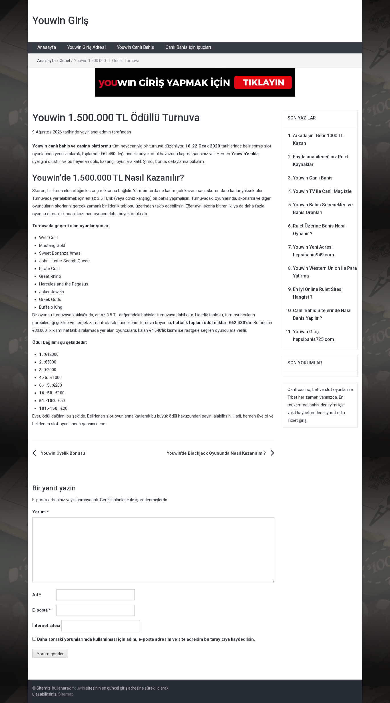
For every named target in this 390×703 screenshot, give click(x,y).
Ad (36, 594)
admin (105, 132)
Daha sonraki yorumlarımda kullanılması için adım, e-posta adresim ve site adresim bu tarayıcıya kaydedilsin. (146, 639)
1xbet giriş (297, 420)
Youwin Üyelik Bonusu (63, 453)
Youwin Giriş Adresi (86, 47)
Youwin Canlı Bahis (135, 47)
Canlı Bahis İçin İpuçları (188, 47)
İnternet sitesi (46, 625)
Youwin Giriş (60, 21)
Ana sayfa (46, 60)
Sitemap (66, 694)
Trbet (292, 397)
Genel (65, 60)
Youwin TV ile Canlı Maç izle (322, 191)
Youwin (78, 688)
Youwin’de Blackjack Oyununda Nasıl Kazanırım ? (216, 453)
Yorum (40, 511)
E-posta (41, 610)
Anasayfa (46, 47)
